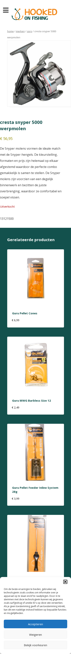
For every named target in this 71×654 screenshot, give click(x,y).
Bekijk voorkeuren (35, 645)
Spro (29, 31)
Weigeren (35, 634)
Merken (20, 31)
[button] (65, 582)
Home (10, 31)
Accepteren (35, 624)
